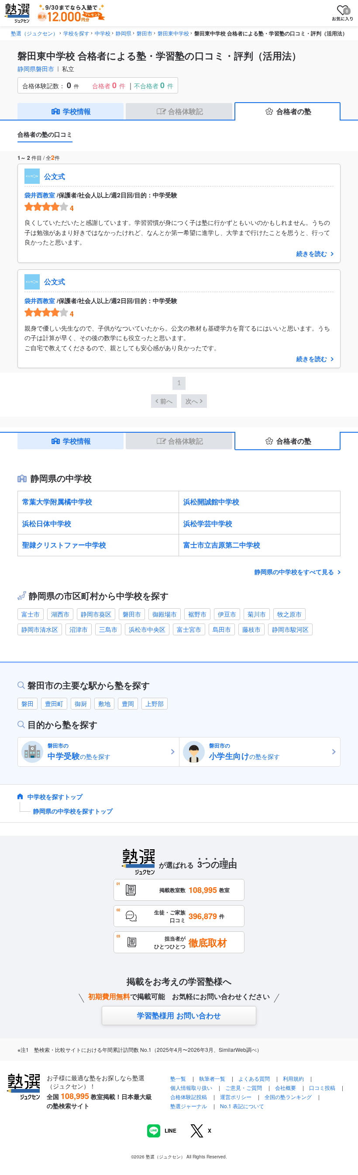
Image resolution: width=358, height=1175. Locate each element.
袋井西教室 (39, 194)
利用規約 (293, 1078)
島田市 (222, 629)
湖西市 (60, 614)
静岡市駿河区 (290, 629)
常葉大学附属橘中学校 (57, 501)
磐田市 (132, 614)
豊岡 (128, 703)
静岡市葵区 (96, 614)
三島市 (108, 629)
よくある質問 (254, 1078)
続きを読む (311, 253)
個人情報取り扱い (191, 1087)
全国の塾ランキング (288, 1096)
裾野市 (197, 614)
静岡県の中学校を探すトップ (73, 810)
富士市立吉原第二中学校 (221, 545)
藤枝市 (251, 629)
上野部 (154, 703)
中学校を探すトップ (55, 796)
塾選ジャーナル (188, 1106)
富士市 (30, 614)
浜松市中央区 (147, 629)
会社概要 (285, 1087)
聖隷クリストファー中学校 (64, 545)
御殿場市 (164, 614)
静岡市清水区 (39, 629)
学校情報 (77, 111)
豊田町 (54, 703)
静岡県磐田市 (35, 68)
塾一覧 (178, 1078)
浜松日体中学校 (46, 523)
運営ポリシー (235, 1096)
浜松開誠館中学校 (211, 501)
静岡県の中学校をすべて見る (295, 571)
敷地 (104, 703)
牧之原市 (289, 614)
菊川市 (257, 614)
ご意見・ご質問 (243, 1087)
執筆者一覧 (212, 1078)
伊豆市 (227, 614)
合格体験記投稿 (188, 1096)
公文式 (54, 176)
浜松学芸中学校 (207, 523)
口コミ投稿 (322, 1087)
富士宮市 (189, 629)
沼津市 (78, 629)
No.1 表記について (242, 1106)
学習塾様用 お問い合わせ (179, 1015)
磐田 (27, 703)
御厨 (81, 703)
